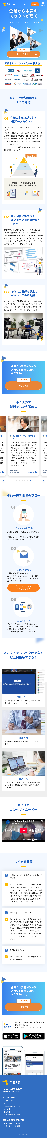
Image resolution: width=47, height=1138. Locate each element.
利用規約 (7, 1112)
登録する (35, 4)
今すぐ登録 (23, 385)
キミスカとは (8, 1101)
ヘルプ (6, 1104)
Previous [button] (2, 450)
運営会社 (7, 1109)
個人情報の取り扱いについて (13, 1106)
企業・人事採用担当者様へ (12, 1123)
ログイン (26, 4)
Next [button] (45, 450)
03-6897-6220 (14, 1088)
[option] (23, 447)
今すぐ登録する (23, 54)
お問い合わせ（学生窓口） (12, 1115)
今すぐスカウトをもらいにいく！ (23, 588)
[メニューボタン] (43, 3)
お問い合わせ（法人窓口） (12, 1126)
